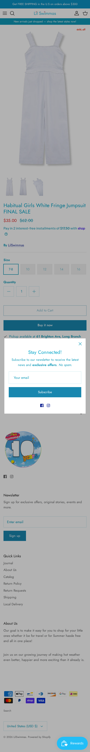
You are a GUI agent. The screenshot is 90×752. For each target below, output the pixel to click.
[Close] (80, 344)
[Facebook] (41, 405)
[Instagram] (48, 405)
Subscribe (45, 392)
